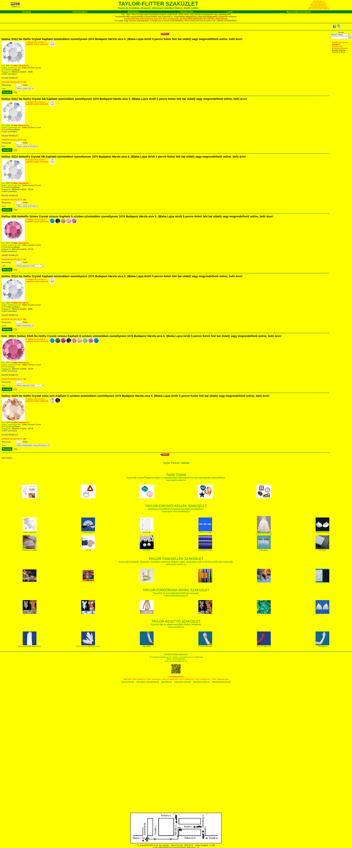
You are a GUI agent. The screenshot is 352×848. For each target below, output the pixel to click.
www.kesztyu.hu (127, 682)
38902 (8, 303)
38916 (8, 243)
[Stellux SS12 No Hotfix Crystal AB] (13, 123)
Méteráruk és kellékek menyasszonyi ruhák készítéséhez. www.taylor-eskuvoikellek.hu (176, 509)
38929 (8, 422)
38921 (8, 363)
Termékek (26, 12)
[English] (18, 4)
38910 (8, 183)
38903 (8, 66)
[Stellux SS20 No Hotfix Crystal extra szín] (13, 420)
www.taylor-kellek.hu (201, 682)
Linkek (229, 12)
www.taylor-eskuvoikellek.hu (147, 682)
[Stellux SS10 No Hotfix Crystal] (13, 301)
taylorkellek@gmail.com (179, 661)
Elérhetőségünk (80, 12)
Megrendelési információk (299, 12)
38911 (8, 125)
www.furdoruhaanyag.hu (221, 682)
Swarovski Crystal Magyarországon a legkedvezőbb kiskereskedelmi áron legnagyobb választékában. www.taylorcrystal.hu (176, 477)
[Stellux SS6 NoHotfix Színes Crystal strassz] (13, 241)
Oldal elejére (6, 458)
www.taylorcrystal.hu (182, 682)
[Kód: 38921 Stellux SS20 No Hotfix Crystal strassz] (13, 361)
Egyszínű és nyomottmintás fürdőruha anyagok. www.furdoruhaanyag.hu (176, 593)
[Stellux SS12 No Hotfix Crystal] (13, 64)
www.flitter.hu (166, 682)
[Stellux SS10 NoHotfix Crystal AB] (13, 181)
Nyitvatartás (133, 12)
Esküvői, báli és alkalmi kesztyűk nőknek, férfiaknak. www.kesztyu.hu (176, 624)
